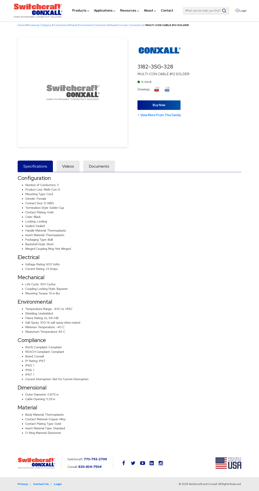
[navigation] (122, 10)
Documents (99, 166)
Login (58, 484)
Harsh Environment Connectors (89, 25)
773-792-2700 (95, 459)
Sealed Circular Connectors (126, 25)
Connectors (61, 25)
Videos (68, 166)
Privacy (23, 484)
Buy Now (159, 105)
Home (21, 25)
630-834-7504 (90, 467)
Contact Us (41, 484)
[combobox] (206, 10)
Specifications (35, 166)
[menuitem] (79, 10)
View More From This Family (160, 115)
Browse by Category (39, 25)
